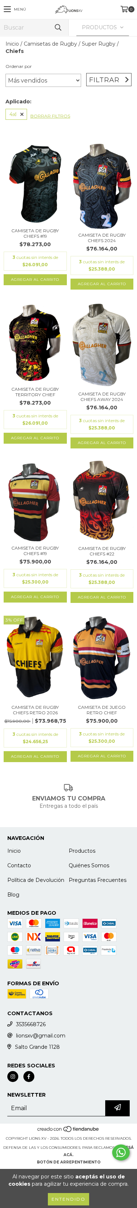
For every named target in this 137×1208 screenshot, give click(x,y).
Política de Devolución (35, 880)
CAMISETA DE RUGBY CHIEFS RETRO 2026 (35, 709)
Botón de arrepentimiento (68, 1162)
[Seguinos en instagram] (12, 1076)
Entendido (68, 1199)
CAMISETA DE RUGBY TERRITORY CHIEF (35, 391)
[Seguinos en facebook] (28, 1076)
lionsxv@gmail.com (40, 1035)
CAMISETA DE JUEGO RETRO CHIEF (102, 709)
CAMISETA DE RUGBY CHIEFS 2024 (102, 237)
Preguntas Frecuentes (97, 880)
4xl (12, 114)
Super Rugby (98, 44)
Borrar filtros (50, 116)
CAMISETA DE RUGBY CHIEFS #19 (35, 233)
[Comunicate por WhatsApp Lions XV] (121, 1152)
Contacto (19, 865)
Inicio (12, 44)
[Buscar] (57, 27)
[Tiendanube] (68, 1131)
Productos (82, 851)
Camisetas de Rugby (50, 44)
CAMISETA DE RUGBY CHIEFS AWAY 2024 (102, 396)
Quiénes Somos (89, 865)
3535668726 (31, 1024)
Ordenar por (18, 66)
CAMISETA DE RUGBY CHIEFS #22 (102, 551)
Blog (13, 894)
